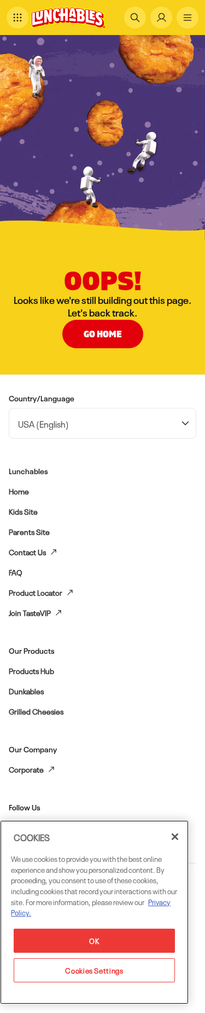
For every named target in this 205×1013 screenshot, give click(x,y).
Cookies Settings (94, 970)
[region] (94, 912)
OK (94, 940)
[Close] (175, 837)
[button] (17, 17)
